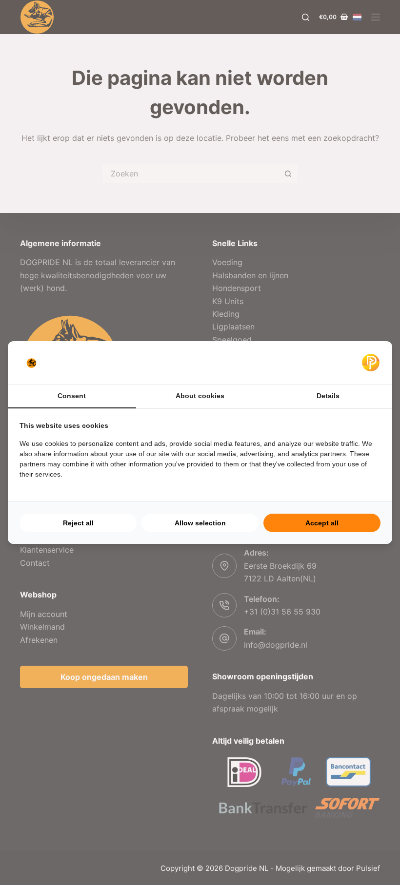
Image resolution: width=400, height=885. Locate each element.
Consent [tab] (72, 396)
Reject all (78, 523)
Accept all (322, 523)
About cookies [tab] (200, 396)
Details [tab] (328, 396)
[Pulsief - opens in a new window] (370, 362)
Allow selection (200, 523)
